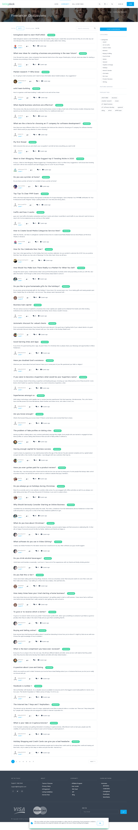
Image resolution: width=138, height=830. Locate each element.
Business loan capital (22, 305)
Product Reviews (107, 79)
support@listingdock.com (18, 786)
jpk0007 (20, 441)
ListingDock (106, 791)
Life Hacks (106, 73)
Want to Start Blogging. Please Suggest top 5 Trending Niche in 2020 (43, 158)
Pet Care (105, 76)
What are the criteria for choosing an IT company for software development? (47, 123)
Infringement (46, 789)
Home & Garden (107, 70)
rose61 (20, 315)
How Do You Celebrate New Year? (28, 249)
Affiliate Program (77, 783)
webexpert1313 (22, 169)
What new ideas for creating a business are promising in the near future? (45, 53)
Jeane (19, 278)
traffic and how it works (23, 212)
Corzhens (21, 334)
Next (92, 761)
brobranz (20, 97)
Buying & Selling (107, 53)
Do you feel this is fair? (23, 575)
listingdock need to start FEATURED (29, 35)
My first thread (19, 142)
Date (19, 28)
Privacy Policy (46, 786)
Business (105, 50)
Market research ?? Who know (26, 72)
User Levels (75, 786)
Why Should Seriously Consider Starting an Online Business (39, 504)
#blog (103, 110)
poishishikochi (22, 80)
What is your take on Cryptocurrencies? (30, 723)
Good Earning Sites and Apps (26, 342)
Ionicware (104, 783)
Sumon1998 (21, 241)
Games (105, 59)
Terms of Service (47, 783)
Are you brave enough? (23, 414)
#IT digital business (106, 104)
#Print (110, 110)
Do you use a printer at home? (26, 177)
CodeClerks (106, 788)
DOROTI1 (20, 134)
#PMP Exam (118, 110)
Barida (20, 478)
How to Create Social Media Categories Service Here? (36, 231)
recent (104, 42)
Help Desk (20, 783)
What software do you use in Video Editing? (32, 541)
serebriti (20, 116)
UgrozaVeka (21, 186)
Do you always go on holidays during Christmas (34, 486)
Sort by (13, 28)
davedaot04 (21, 534)
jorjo (19, 223)
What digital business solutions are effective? (33, 105)
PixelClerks (106, 794)
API (73, 792)
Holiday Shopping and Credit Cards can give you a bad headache (41, 741)
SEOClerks (106, 786)
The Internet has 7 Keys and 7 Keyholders (31, 704)
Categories (104, 39)
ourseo (20, 45)
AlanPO (20, 151)
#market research (106, 101)
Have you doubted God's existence (28, 360)
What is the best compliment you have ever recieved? (36, 649)
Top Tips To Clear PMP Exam (26, 193)
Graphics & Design (108, 64)
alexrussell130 (22, 204)
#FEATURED (104, 97)
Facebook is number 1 (23, 686)
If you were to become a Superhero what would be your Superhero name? (45, 377)
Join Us (84, 808)
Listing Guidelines (47, 792)
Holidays (105, 67)
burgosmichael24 (23, 260)
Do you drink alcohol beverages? (27, 558)
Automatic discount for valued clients (29, 323)
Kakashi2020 (22, 352)
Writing (105, 82)
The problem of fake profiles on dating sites (32, 430)
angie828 (20, 297)
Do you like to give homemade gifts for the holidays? (36, 286)
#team (117, 101)
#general (120, 107)
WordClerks (106, 797)
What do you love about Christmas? (29, 523)
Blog (73, 794)
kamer (20, 64)
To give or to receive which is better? (30, 612)
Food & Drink (106, 56)
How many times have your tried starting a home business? (39, 593)
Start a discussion (113, 29)
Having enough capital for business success (32, 449)
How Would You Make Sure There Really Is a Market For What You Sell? (44, 268)
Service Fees (46, 794)
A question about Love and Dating (28, 667)
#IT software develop (107, 107)
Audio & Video (107, 47)
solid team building (21, 88)
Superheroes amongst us (24, 395)
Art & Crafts (106, 45)
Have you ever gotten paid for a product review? (34, 467)
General (105, 62)
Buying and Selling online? (24, 630)
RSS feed (75, 789)
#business (114, 97)
